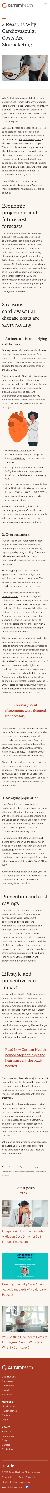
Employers (7, 1381)
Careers (6, 1444)
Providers (7, 1390)
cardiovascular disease (27, 109)
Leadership (8, 1435)
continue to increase (25, 365)
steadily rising (18, 458)
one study (7, 743)
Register (6, 1415)
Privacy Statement (27, 1477)
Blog (4, 1440)
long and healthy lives (30, 139)
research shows (17, 728)
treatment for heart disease (28, 540)
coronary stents (10, 596)
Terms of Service (9, 1477)
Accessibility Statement (12, 1487)
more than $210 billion (35, 162)
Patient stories (9, 1410)
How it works (8, 1406)
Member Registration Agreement (16, 1482)
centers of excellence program (17, 1123)
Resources (7, 1394)
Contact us (7, 1449)
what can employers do (32, 188)
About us (6, 1431)
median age (8, 849)
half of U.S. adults (21, 450)
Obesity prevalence (15, 484)
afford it (25, 1149)
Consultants (8, 1385)
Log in (5, 1419)
